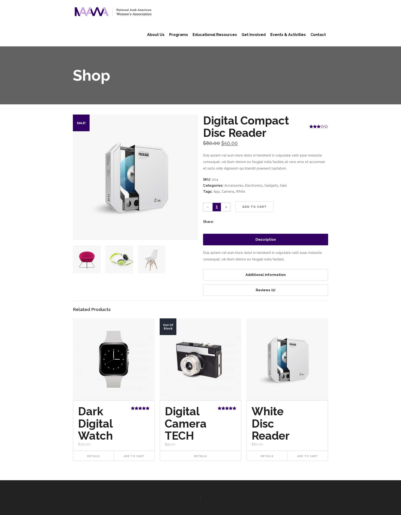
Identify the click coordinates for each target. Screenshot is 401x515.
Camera (228, 191)
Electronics (253, 185)
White (240, 191)
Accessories (233, 185)
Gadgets (271, 185)
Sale (283, 185)
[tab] (265, 239)
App (216, 191)
